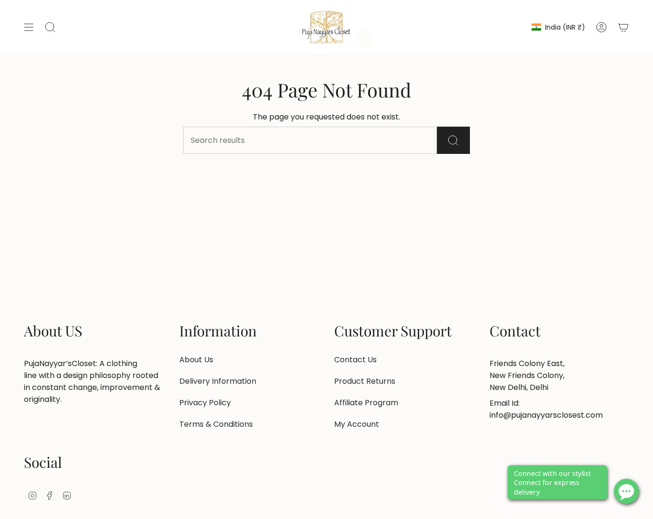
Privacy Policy (205, 402)
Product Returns (364, 381)
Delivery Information (217, 381)
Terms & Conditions (216, 424)
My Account (356, 424)
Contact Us (355, 359)
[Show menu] (28, 27)
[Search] (453, 140)
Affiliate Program (366, 402)
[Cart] (623, 27)
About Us (196, 359)
